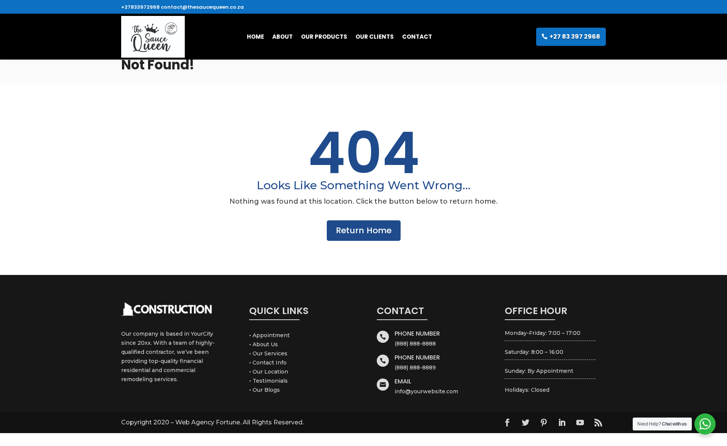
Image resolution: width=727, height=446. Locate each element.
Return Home (364, 230)
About (282, 37)
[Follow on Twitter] (525, 422)
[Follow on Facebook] (507, 422)
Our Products (324, 37)
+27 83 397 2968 (574, 36)
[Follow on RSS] (598, 422)
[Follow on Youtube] (580, 422)
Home (255, 37)
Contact (417, 37)
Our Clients (375, 37)
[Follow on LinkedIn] (561, 422)
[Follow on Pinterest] (543, 422)
